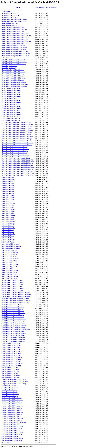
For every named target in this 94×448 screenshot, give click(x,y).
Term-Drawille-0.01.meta (9, 386)
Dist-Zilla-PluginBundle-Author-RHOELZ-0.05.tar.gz (17, 163)
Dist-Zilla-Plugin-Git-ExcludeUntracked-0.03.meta (16, 122)
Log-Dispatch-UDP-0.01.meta (10, 244)
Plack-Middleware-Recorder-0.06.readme (14, 333)
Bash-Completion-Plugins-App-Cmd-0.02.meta (15, 39)
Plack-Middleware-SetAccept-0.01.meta (13, 337)
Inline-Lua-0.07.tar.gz (8, 181)
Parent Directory (6, 11)
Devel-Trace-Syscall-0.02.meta (11, 94)
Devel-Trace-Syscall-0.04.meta (11, 106)
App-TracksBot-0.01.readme (10, 23)
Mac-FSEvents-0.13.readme (10, 270)
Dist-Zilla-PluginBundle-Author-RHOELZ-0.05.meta (17, 159)
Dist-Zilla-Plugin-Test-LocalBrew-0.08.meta (14, 153)
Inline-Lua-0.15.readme (8, 228)
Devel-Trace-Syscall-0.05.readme (11, 114)
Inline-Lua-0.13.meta (8, 213)
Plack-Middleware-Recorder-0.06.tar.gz (13, 335)
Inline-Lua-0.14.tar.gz (8, 224)
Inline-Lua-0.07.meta (8, 177)
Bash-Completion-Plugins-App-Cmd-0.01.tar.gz (16, 37)
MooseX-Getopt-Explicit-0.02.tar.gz (12, 284)
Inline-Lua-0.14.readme (8, 222)
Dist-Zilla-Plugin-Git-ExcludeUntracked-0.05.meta (16, 134)
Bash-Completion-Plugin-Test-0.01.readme (14, 29)
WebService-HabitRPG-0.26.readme (12, 418)
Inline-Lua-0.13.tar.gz (8, 217)
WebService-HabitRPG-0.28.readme (12, 426)
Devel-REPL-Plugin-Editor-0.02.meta (13, 76)
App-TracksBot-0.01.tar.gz (9, 25)
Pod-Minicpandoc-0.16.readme (11, 375)
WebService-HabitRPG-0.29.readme (12, 432)
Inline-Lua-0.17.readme (8, 240)
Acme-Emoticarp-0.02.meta (10, 13)
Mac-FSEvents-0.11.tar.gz (9, 260)
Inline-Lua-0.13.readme (8, 215)
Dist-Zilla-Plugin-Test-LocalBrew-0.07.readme (15, 149)
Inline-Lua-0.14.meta (8, 220)
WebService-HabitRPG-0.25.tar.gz (12, 414)
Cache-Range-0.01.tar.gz (9, 68)
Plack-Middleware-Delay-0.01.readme (13, 307)
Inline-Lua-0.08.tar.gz (8, 187)
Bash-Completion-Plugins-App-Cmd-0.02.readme (16, 41)
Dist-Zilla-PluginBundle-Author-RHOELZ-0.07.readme (18, 173)
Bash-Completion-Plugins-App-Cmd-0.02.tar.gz (16, 43)
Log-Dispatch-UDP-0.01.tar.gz (11, 248)
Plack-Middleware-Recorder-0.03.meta (13, 317)
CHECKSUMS (6, 58)
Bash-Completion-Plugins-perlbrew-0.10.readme (16, 53)
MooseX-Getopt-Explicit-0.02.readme (13, 282)
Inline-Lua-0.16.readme (8, 234)
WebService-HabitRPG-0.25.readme (12, 412)
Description (52, 7)
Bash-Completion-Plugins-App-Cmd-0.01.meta (15, 33)
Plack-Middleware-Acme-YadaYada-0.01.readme (16, 300)
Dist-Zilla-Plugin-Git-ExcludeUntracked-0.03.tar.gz (17, 126)
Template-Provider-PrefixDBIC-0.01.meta (14, 379)
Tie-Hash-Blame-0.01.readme (10, 394)
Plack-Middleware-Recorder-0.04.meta (13, 323)
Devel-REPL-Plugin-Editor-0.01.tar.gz (13, 74)
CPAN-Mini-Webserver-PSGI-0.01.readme (14, 62)
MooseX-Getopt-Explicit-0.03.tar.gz (12, 290)
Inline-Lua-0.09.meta (8, 189)
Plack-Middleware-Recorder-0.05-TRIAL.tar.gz (16, 329)
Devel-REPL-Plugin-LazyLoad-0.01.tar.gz (14, 86)
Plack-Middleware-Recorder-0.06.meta (13, 331)
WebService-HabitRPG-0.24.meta (11, 404)
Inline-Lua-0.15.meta (8, 226)
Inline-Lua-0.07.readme (8, 179)
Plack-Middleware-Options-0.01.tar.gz (13, 315)
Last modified (40, 7)
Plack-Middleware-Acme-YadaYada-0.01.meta (15, 298)
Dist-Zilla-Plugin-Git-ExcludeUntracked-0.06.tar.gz (17, 145)
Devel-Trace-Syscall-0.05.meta (11, 112)
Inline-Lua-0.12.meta (8, 207)
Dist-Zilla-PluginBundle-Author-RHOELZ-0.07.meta (17, 171)
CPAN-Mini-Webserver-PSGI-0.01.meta (13, 60)
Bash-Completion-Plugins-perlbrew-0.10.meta (15, 51)
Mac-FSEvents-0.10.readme (10, 252)
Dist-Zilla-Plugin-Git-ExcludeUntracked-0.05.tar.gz (17, 139)
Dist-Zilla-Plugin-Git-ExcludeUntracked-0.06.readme (17, 143)
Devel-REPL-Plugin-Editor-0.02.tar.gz (13, 80)
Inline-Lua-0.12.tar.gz (8, 211)
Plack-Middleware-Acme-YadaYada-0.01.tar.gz (15, 303)
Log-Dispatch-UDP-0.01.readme (11, 246)
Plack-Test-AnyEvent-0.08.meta (11, 361)
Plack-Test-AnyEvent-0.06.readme (12, 351)
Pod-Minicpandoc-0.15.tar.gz (10, 371)
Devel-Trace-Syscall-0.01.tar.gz (11, 92)
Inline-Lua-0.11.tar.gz (8, 205)
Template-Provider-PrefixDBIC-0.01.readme (15, 381)
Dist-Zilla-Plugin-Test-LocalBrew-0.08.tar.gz (15, 157)
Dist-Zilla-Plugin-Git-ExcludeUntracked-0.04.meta (16, 128)
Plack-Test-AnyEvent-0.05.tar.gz (11, 347)
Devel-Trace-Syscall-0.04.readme (11, 108)
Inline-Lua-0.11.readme (8, 203)
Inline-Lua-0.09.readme (8, 191)
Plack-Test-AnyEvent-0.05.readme (12, 345)
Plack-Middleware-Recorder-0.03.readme (14, 319)
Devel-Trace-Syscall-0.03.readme (11, 102)
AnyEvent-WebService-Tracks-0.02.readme (14, 19)
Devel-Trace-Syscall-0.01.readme (11, 90)
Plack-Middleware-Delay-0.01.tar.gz (12, 309)
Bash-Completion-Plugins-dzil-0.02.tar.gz (14, 49)
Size (47, 7)
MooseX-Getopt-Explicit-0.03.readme (13, 288)
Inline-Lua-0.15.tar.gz (8, 230)
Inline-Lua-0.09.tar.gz (8, 193)
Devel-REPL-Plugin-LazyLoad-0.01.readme (15, 84)
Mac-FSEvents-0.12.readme (10, 264)
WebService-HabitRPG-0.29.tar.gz (12, 434)
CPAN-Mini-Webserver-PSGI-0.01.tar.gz (14, 64)
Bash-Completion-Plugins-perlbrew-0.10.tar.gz (15, 56)
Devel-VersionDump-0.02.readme (11, 118)
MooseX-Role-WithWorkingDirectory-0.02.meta (16, 292)
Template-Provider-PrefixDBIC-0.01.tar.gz (14, 383)
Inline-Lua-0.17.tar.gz (8, 242)
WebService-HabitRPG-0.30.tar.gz (12, 440)
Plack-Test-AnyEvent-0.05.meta (11, 343)
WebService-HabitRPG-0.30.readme (12, 438)
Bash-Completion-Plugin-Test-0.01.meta (13, 27)
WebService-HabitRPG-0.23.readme (12, 400)
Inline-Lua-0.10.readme (8, 197)
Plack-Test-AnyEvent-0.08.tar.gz (11, 365)
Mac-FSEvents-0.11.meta (9, 256)
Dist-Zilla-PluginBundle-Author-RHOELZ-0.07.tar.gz (17, 175)
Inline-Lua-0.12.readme (8, 209)
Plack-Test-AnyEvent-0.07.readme (12, 357)
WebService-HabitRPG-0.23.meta (11, 398)
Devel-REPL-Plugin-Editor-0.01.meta (13, 70)
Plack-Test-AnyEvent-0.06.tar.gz (11, 353)
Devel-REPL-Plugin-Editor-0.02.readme (13, 78)
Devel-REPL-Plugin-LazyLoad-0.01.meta (14, 82)
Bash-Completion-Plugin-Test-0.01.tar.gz (14, 31)
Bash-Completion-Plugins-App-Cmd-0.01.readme (16, 35)
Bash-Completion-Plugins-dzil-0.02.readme (14, 47)
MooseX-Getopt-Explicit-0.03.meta (12, 286)
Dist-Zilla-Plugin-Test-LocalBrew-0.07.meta (14, 147)
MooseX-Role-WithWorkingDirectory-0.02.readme (16, 294)
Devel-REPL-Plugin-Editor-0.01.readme (13, 72)
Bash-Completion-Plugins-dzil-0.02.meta (13, 45)
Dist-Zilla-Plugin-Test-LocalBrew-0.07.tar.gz (15, 151)
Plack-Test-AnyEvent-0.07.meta (11, 355)
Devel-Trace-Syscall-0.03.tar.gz (11, 104)
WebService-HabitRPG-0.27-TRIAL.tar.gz (14, 422)
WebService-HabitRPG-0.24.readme (12, 406)
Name (18, 7)
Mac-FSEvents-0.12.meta (9, 262)
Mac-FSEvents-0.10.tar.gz (9, 254)
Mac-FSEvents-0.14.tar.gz (9, 278)
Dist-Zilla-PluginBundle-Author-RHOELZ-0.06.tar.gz (17, 169)
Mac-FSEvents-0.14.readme (10, 276)
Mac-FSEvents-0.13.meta (9, 268)
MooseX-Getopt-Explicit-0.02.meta (12, 280)
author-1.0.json (6, 442)
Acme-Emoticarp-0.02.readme (10, 15)
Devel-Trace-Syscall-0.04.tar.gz (11, 110)
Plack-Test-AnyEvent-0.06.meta (11, 349)
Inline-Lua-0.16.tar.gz (8, 236)
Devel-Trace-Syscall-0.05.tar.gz (11, 116)
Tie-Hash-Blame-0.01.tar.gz (10, 396)
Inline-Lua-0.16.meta (8, 232)
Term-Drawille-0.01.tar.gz (9, 390)
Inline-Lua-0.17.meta (8, 238)
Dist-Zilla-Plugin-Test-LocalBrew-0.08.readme (15, 155)
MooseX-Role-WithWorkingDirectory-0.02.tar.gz (16, 296)
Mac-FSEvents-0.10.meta (9, 250)
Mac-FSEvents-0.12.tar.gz (9, 266)
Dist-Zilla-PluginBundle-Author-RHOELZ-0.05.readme (18, 161)
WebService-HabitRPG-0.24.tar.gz (12, 408)
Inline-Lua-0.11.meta (8, 201)
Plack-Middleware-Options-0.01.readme (13, 313)
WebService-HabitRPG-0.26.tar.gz (12, 420)
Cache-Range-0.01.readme (9, 66)
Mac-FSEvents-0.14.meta (9, 274)
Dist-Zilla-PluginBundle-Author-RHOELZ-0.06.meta (17, 165)
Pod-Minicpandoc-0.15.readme (11, 369)
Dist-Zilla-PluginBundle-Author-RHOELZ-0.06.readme (18, 167)
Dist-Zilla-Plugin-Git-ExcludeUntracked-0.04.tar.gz (17, 132)
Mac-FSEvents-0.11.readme (10, 258)
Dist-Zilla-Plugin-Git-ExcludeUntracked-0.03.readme (17, 124)
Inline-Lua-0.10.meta (8, 195)
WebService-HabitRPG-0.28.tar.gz (12, 428)
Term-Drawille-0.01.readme (10, 388)
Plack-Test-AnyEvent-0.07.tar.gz (11, 359)
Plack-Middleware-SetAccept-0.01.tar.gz (13, 341)
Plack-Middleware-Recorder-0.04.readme (14, 325)
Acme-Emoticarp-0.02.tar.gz (10, 17)
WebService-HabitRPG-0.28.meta (11, 424)
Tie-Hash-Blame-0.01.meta (9, 392)
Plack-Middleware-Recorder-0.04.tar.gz (13, 327)
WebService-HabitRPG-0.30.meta (11, 436)
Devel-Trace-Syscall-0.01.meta (11, 88)
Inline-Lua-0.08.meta (8, 183)
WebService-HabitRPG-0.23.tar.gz (12, 402)
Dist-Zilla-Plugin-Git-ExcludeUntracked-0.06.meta (16, 141)
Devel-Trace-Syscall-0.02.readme (11, 96)
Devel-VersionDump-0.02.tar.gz (11, 120)
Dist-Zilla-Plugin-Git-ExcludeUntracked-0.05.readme (17, 136)
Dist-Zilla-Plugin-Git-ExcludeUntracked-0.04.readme (17, 130)
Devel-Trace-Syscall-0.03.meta (11, 100)
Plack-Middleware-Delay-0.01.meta (12, 305)
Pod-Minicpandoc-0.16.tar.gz (10, 377)
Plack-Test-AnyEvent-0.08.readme (12, 363)
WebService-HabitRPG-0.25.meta (11, 410)
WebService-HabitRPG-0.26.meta (11, 416)
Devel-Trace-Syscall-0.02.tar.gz (11, 98)
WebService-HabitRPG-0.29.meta (11, 430)
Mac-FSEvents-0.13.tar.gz (9, 272)
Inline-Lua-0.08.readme (8, 185)
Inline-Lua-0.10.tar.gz (8, 199)
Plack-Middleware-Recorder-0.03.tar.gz (13, 321)
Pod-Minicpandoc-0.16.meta (10, 373)
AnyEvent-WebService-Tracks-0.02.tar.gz (14, 21)
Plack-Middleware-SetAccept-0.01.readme (14, 339)
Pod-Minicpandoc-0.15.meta (10, 367)
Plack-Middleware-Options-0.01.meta (13, 311)
